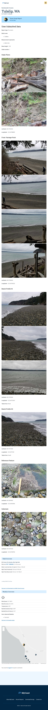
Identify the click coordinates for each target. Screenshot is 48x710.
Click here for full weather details (8, 620)
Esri (45, 663)
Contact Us (39, 699)
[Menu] (45, 3)
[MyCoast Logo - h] (5, 3)
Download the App (29, 699)
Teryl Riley (13, 20)
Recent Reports (20, 699)
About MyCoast (10, 699)
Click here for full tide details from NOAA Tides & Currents (13, 588)
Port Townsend (10, 564)
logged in (10, 667)
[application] (24, 645)
